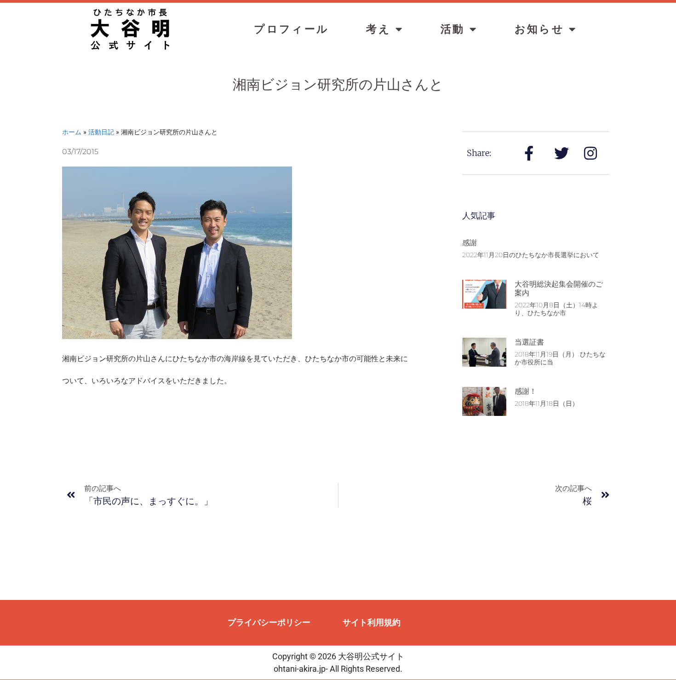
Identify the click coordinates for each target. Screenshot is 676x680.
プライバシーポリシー (269, 622)
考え (378, 29)
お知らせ (540, 29)
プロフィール (291, 29)
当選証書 (529, 342)
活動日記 (101, 131)
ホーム (71, 131)
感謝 (469, 242)
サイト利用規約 (372, 622)
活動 (453, 29)
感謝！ (526, 391)
